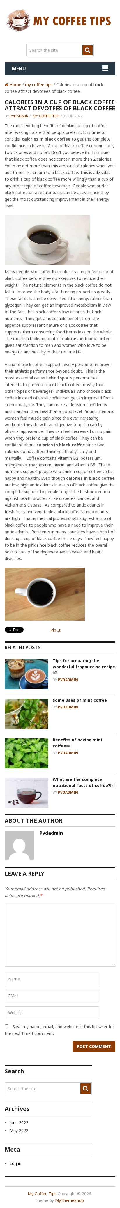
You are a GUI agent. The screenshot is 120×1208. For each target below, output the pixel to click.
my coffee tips (38, 84)
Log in (15, 1163)
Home (14, 84)
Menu (19, 68)
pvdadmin (19, 115)
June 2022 (19, 1122)
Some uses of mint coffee (80, 700)
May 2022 (19, 1130)
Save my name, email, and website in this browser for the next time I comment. (59, 1030)
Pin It (55, 630)
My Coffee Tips (42, 1193)
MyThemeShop (69, 1200)
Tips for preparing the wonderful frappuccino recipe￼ (84, 667)
